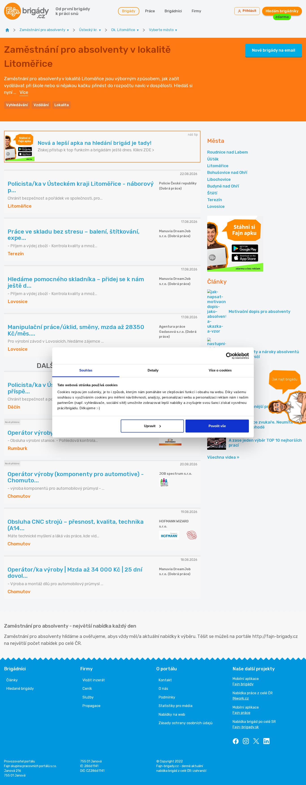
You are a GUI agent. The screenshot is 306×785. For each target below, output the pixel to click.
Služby (88, 697)
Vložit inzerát (93, 680)
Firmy (196, 11)
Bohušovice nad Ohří (227, 172)
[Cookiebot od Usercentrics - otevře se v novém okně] (229, 355)
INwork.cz (241, 698)
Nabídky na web (172, 714)
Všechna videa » (223, 457)
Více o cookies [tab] (220, 370)
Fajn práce (241, 713)
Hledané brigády (20, 688)
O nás (163, 688)
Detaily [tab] (153, 370)
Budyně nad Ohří (223, 186)
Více (23, 92)
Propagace (91, 706)
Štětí (212, 193)
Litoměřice (217, 165)
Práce (150, 11)
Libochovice (219, 179)
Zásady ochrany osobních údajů (186, 723)
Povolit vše (217, 426)
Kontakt (165, 680)
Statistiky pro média (175, 706)
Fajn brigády (243, 684)
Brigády (128, 11)
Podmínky (167, 697)
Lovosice (216, 206)
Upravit (149, 426)
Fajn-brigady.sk (246, 727)
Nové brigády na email (273, 50)
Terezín (214, 199)
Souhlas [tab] (85, 370)
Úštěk (213, 159)
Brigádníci (173, 11)
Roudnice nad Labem (227, 152)
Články (12, 680)
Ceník (87, 688)
